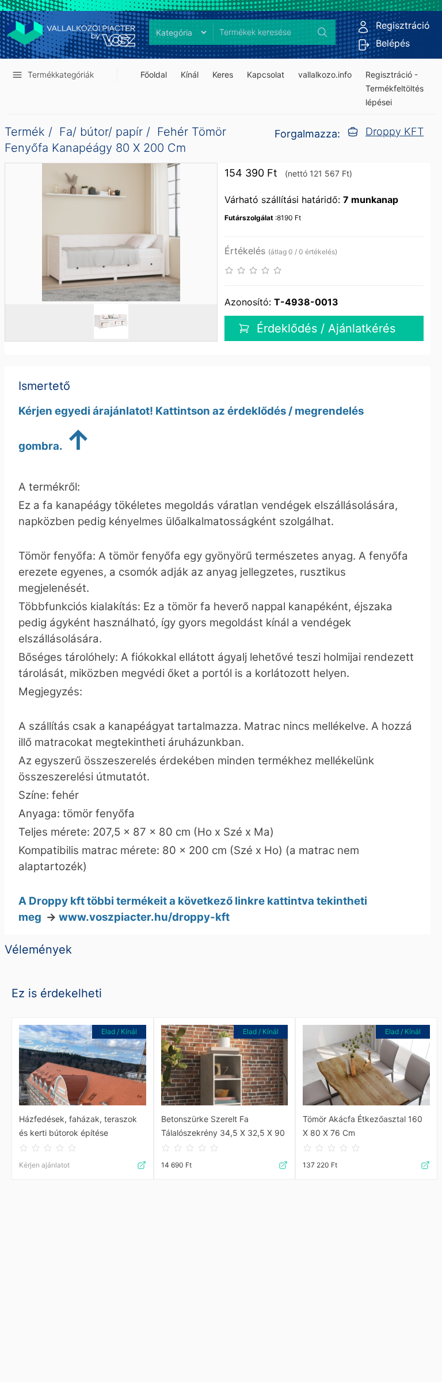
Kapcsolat (265, 74)
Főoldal (153, 74)
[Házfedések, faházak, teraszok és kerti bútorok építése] (82, 1065)
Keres (222, 74)
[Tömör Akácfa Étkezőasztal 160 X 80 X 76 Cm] (366, 1065)
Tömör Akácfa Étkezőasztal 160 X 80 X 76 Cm (362, 1126)
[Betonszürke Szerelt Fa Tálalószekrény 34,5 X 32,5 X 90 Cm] (224, 1065)
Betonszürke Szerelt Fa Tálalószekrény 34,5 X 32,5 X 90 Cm (223, 1127)
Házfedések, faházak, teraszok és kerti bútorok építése (78, 1126)
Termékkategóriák (61, 74)
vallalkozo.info (325, 74)
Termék (25, 132)
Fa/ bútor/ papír (101, 132)
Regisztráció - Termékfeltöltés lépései (394, 88)
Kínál (190, 74)
